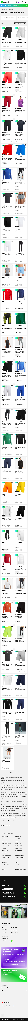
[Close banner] (26, 6)
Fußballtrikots (4, 841)
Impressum (23, 1019)
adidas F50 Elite (18, 848)
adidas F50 (17, 838)
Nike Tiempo (4, 848)
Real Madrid (4, 862)
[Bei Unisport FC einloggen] (19, 2)
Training (3, 9)
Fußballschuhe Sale (6, 845)
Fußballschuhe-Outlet (19, 857)
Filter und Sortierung (19, 23)
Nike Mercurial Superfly (20, 867)
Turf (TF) (16, 862)
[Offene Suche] (16, 2)
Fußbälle (3, 869)
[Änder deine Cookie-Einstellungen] (2, 1015)
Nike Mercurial (18, 836)
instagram (8, 896)
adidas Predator (18, 841)
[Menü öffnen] (25, 2)
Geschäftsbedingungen (6, 1019)
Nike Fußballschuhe (6, 838)
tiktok (6, 885)
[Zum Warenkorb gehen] (22, 2)
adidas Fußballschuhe (6, 843)
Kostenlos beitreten (14, 964)
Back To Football (18, 845)
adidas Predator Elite (6, 867)
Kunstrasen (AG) (5, 850)
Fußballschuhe (5, 836)
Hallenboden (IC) (5, 864)
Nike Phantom (18, 843)
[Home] (5, 2)
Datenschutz (15, 1019)
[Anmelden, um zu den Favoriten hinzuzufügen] (12, 28)
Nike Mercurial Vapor (19, 855)
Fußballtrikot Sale (18, 850)
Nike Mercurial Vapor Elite (20, 869)
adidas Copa (17, 864)
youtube (7, 889)
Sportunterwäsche (10, 9)
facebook (8, 893)
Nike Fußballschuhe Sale (7, 857)
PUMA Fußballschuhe (6, 855)
